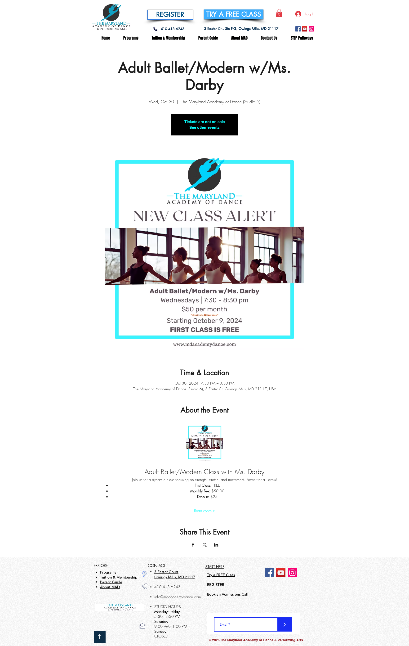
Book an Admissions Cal (227, 594)
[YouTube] (304, 28)
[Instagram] (311, 28)
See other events (204, 127)
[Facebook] (298, 28)
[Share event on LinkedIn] (216, 545)
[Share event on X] (204, 545)
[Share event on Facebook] (193, 545)
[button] (279, 13)
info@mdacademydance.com (177, 596)
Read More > (204, 510)
